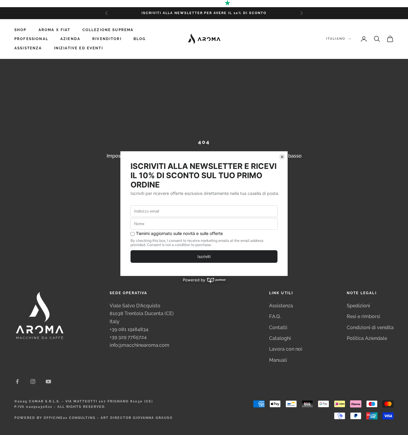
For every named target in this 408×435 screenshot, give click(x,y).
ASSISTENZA (28, 48)
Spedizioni (358, 306)
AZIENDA (70, 39)
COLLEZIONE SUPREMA (108, 30)
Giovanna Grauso (153, 418)
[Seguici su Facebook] (17, 381)
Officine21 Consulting (70, 418)
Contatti (278, 327)
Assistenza (281, 306)
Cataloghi (280, 338)
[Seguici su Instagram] (33, 381)
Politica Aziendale (367, 338)
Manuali (278, 360)
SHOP (20, 30)
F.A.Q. (275, 316)
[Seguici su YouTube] (48, 381)
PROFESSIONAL (31, 39)
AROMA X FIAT (54, 30)
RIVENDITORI (107, 39)
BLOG (140, 39)
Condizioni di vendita (370, 327)
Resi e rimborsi (363, 316)
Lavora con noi (285, 349)
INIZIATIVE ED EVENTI (78, 48)
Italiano (335, 39)
